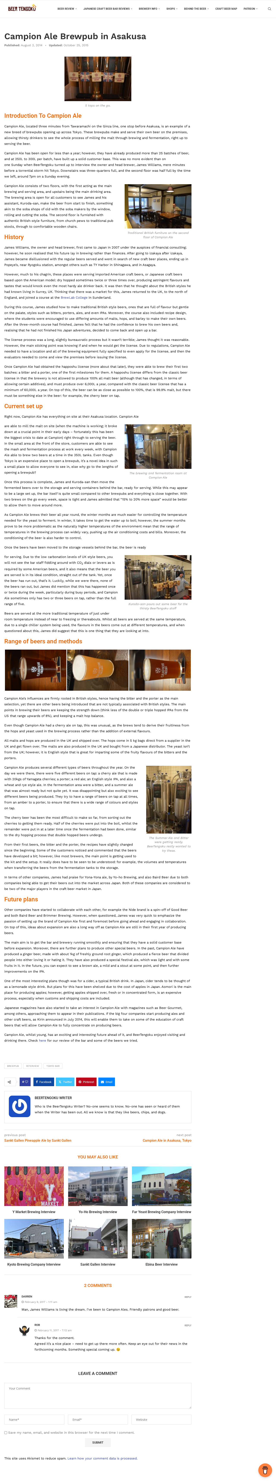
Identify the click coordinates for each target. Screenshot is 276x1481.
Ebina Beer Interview (162, 1264)
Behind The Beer (195, 8)
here (42, 1040)
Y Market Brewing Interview (34, 1212)
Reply (188, 1297)
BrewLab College (74, 298)
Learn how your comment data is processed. (102, 1458)
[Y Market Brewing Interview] (34, 1186)
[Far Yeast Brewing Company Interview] (161, 1186)
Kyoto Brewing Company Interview (34, 1264)
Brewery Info (148, 8)
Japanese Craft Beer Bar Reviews (106, 8)
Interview (32, 1066)
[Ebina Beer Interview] (161, 1239)
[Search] (269, 8)
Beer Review (66, 8)
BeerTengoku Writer (53, 1098)
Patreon (249, 8)
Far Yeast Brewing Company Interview (161, 1212)
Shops (170, 8)
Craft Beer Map (226, 8)
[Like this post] (26, 1082)
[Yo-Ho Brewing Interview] (98, 1186)
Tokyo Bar (53, 1066)
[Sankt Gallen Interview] (98, 1239)
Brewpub (13, 1066)
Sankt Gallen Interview (97, 1264)
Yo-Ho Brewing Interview (98, 1212)
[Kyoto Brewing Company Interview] (34, 1239)
